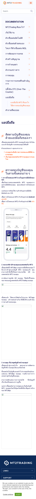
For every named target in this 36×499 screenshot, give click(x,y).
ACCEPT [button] (18, 494)
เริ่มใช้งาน (10, 32)
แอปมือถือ (10, 97)
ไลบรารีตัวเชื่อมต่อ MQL (16, 48)
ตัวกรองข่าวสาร (12, 70)
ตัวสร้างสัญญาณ (13, 59)
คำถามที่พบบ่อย (12, 110)
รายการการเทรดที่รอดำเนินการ (18, 82)
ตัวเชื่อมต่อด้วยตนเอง (15, 43)
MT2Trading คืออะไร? (15, 27)
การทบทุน (10, 75)
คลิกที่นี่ (4, 199)
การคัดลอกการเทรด (14, 54)
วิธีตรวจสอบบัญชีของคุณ (20, 105)
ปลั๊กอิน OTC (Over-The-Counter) (16, 90)
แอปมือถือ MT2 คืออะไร (19, 102)
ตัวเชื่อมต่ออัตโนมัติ (14, 38)
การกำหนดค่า (12, 64)
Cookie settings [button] (8, 494)
